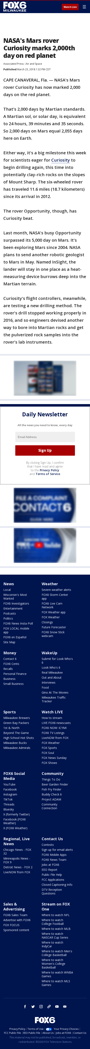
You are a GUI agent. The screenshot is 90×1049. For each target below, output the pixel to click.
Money (9, 652)
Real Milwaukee (52, 672)
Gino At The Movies (55, 692)
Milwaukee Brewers (16, 718)
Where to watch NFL (56, 915)
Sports (9, 711)
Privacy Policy (49, 470)
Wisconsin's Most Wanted (15, 596)
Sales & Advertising (14, 907)
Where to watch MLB (56, 929)
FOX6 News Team (54, 860)
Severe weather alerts (56, 590)
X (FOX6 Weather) (15, 828)
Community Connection (49, 806)
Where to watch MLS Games (56, 983)
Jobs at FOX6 (50, 865)
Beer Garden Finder (55, 784)
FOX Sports (49, 748)
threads (49, 1006)
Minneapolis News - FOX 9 (16, 860)
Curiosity (60, 160)
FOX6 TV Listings (53, 733)
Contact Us (52, 838)
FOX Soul (48, 753)
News (8, 583)
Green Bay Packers (16, 723)
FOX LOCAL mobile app (16, 630)
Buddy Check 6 (52, 794)
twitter (33, 1006)
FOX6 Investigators (16, 603)
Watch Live (70, 7)
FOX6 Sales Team (15, 915)
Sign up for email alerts (57, 850)
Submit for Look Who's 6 (57, 660)
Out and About (52, 677)
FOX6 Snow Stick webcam (53, 634)
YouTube (9, 784)
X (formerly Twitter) (16, 814)
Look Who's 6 (51, 667)
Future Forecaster (54, 627)
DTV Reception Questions (52, 891)
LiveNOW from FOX (55, 738)
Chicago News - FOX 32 (17, 851)
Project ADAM (51, 799)
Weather (50, 583)
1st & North (11, 728)
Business (9, 679)
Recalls (8, 669)
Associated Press (13, 64)
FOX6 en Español (14, 637)
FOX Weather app (54, 612)
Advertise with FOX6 (17, 920)
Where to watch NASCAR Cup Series (55, 935)
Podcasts (9, 613)
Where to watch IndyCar (52, 944)
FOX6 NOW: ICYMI (54, 728)
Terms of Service (48, 474)
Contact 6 (10, 659)
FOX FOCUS (11, 925)
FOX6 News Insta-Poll (18, 623)
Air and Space (34, 64)
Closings (47, 622)
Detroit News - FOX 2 (17, 867)
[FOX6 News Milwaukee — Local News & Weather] (15, 7)
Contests (48, 845)
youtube (57, 1006)
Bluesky (8, 809)
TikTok (8, 799)
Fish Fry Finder (51, 789)
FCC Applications (53, 880)
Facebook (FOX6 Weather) (14, 821)
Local (7, 590)
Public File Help (52, 875)
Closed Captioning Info (57, 885)
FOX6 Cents (11, 664)
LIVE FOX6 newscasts (56, 723)
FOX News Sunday (54, 758)
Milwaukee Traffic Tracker (54, 699)
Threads (8, 804)
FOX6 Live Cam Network (52, 605)
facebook (25, 1006)
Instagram (10, 794)
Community (52, 773)
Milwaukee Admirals (16, 748)
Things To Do (51, 779)
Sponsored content (16, 930)
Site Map (9, 642)
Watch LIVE (52, 711)
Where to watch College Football (53, 922)
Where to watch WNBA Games (57, 974)
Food (45, 687)
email (65, 1006)
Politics (8, 618)
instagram (41, 1006)
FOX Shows (49, 763)
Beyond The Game (16, 733)
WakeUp (49, 652)
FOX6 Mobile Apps (54, 855)
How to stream (52, 718)
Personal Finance (15, 674)
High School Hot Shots (18, 738)
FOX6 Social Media (14, 776)
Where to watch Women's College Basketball (53, 963)
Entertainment (13, 608)
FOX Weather (51, 617)
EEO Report (49, 870)
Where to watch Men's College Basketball (57, 953)
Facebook (10, 789)
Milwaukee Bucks (15, 743)
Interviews (48, 682)
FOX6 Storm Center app (55, 596)
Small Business (13, 684)
